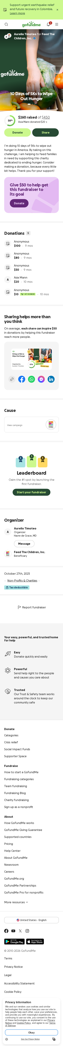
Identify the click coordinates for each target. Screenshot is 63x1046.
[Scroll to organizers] (9, 35)
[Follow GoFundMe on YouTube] (13, 930)
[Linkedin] (51, 379)
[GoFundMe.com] (31, 24)
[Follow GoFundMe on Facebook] (6, 930)
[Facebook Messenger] (41, 379)
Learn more (17, 13)
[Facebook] (21, 379)
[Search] (6, 24)
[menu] (56, 24)
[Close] (57, 10)
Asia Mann (20, 277)
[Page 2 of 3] (32, 104)
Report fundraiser (34, 607)
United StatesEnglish (33, 920)
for (34, 36)
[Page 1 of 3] (29, 104)
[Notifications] (48, 24)
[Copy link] (11, 379)
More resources (14, 902)
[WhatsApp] (31, 379)
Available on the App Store (35, 941)
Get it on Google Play (14, 941)
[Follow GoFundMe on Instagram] (27, 930)
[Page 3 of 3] (34, 104)
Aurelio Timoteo (25, 528)
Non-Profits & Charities (22, 580)
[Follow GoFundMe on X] (20, 930)
